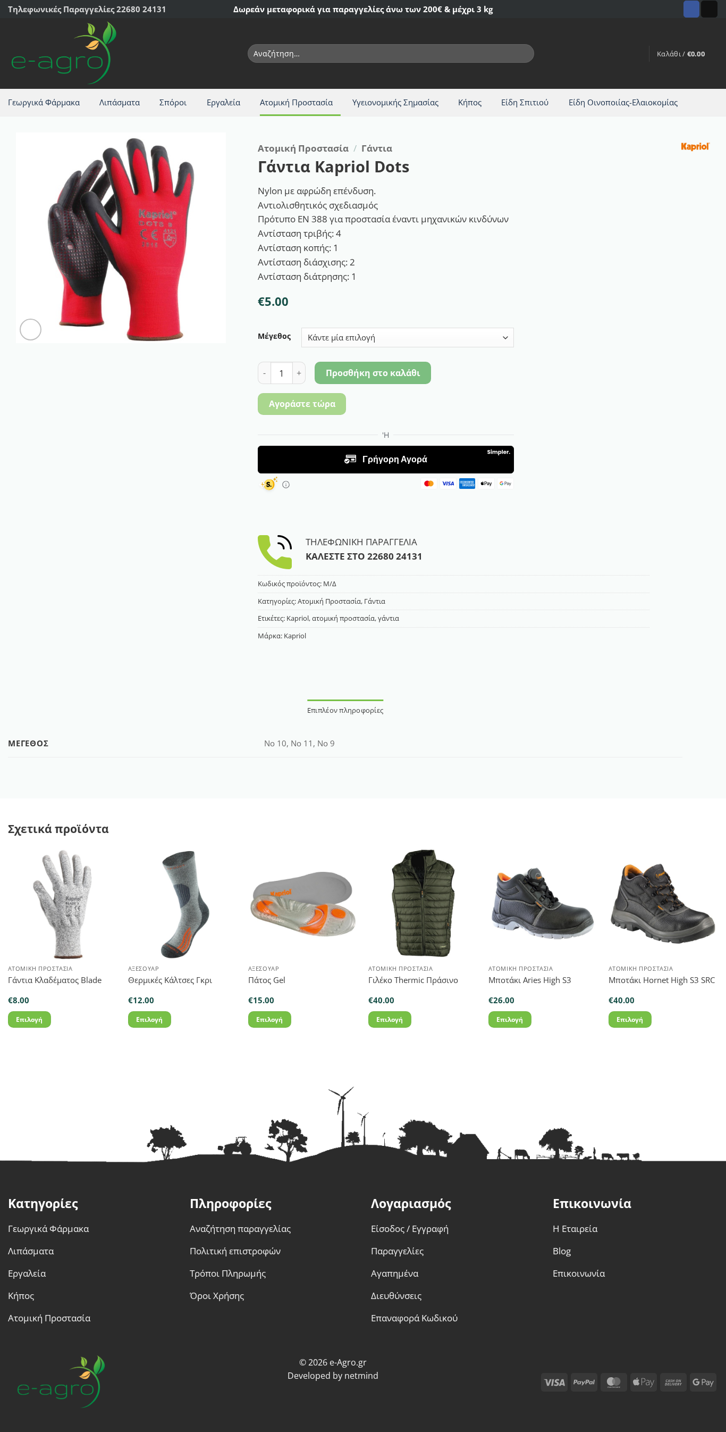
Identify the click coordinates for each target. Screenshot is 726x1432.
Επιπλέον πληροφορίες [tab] (345, 710)
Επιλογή (29, 1019)
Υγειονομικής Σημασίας (395, 102)
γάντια (388, 618)
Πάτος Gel (266, 980)
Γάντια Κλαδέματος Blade (55, 980)
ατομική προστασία (343, 618)
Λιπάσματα (119, 102)
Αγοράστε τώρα (302, 404)
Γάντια (376, 148)
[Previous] (8, 948)
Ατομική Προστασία (296, 102)
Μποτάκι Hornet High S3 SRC (662, 980)
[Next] (717, 948)
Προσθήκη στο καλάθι (373, 373)
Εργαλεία (223, 102)
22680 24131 (395, 556)
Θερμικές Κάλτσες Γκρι (170, 980)
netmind (361, 1375)
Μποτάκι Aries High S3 (529, 980)
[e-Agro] (72, 53)
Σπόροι (173, 102)
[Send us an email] (709, 9)
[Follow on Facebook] (691, 9)
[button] (635, 53)
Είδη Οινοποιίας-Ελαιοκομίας (623, 102)
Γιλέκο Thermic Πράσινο (413, 980)
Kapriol (297, 618)
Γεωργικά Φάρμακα (44, 102)
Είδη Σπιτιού (524, 102)
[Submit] (523, 53)
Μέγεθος (274, 336)
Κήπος (470, 102)
